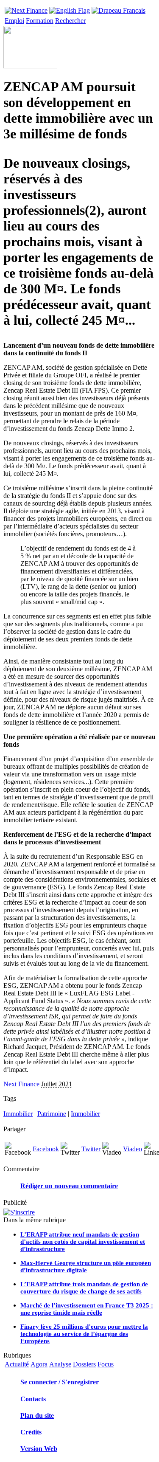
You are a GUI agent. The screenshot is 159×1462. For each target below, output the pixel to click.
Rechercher (70, 20)
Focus (106, 1364)
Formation (39, 20)
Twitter (90, 1149)
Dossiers (84, 1364)
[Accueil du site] (26, 8)
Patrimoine (51, 1113)
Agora (39, 1364)
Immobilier (18, 1113)
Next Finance (21, 1084)
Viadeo (132, 1149)
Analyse (60, 1364)
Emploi (14, 20)
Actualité (17, 1364)
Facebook (46, 1149)
